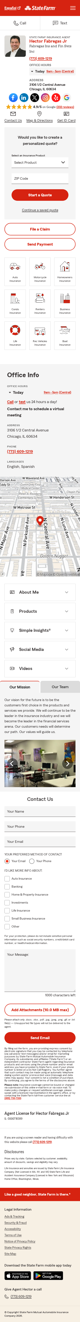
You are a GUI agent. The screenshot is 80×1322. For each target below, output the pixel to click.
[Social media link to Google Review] (66, 97)
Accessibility (12, 1229)
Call (10, 402)
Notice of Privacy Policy (19, 1241)
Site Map (10, 1253)
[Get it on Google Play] (48, 1275)
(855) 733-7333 (12, 1098)
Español (10, 8)
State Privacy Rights (17, 1247)
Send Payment (40, 244)
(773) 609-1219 (40, 58)
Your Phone (15, 826)
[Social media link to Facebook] (13, 97)
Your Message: (18, 954)
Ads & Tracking (14, 1216)
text (22, 402)
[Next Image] (67, 763)
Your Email (15, 841)
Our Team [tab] (60, 687)
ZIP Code (21, 178)
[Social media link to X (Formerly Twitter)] (34, 97)
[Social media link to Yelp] (56, 97)
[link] (40, 8)
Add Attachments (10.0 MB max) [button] (40, 1010)
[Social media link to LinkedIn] (24, 97)
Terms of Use (13, 1235)
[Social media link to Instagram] (45, 97)
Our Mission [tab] (20, 687)
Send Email (40, 1038)
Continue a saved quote (40, 210)
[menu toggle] (73, 8)
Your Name (15, 811)
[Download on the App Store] (17, 1275)
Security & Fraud (15, 1222)
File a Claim (40, 229)
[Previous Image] (12, 763)
